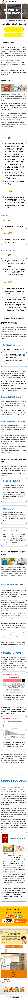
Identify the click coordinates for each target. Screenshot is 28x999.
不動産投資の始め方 (14, 29)
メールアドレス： (6, 979)
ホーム (2, 20)
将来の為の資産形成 (14, 35)
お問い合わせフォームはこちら (14, 947)
